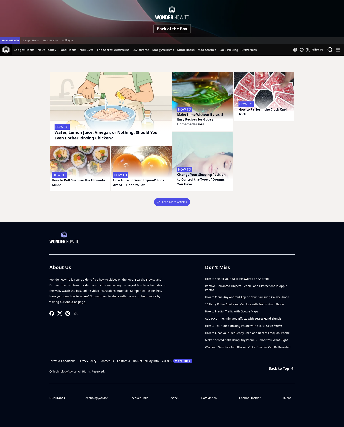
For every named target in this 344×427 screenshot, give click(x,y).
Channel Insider (250, 398)
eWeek (174, 398)
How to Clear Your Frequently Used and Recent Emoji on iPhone (247, 333)
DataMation (209, 398)
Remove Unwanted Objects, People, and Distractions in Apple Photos (246, 288)
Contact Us (107, 361)
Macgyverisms (163, 50)
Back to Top (279, 368)
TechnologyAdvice (96, 398)
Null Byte (67, 40)
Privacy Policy (87, 361)
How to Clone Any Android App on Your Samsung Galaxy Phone (247, 297)
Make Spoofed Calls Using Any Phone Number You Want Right (246, 340)
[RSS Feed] (75, 313)
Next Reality (50, 40)
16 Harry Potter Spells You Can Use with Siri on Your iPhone (244, 304)
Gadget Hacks (31, 40)
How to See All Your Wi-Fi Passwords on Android (237, 279)
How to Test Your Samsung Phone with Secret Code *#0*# (243, 326)
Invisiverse (141, 50)
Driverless (249, 50)
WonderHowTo (10, 40)
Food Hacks (68, 50)
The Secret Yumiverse (113, 50)
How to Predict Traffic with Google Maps (231, 311)
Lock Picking (229, 50)
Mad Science (207, 50)
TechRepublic (139, 398)
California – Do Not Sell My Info (138, 361)
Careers (176, 361)
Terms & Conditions (62, 361)
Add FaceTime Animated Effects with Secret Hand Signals (243, 318)
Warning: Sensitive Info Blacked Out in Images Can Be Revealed (247, 347)
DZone (287, 398)
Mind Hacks (185, 50)
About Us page (75, 302)
